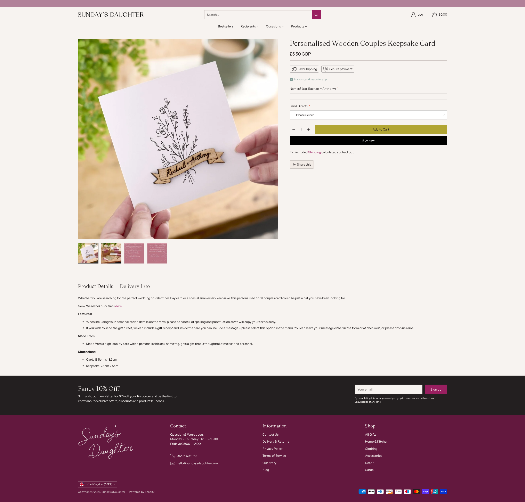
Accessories (373, 456)
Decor (369, 463)
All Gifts (370, 434)
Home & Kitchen (376, 441)
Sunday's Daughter (113, 491)
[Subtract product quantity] (293, 129)
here (118, 306)
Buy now (368, 141)
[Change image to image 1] (88, 253)
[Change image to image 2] (111, 253)
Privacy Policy (272, 449)
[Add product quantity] (308, 129)
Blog (265, 470)
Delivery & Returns (275, 441)
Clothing (371, 449)
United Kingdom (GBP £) (98, 484)
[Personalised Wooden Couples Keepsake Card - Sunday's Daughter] (178, 139)
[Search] (316, 14)
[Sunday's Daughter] (111, 14)
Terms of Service (274, 456)
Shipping (314, 152)
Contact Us (270, 434)
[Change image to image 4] (157, 253)
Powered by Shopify (141, 491)
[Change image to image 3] (134, 253)
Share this (304, 164)
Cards (369, 470)
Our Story (269, 463)
